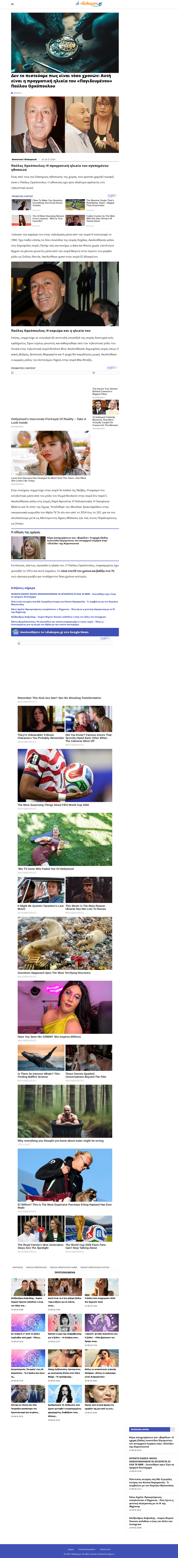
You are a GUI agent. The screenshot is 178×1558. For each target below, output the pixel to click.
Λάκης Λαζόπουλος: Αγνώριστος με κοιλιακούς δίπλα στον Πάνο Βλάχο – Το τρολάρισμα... (64, 1373)
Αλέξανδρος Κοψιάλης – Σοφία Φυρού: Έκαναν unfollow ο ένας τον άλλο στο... (27, 1302)
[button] (65, 43)
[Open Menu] (12, 4)
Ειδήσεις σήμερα (23, 588)
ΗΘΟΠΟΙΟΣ (18, 1267)
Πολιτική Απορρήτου (86, 1549)
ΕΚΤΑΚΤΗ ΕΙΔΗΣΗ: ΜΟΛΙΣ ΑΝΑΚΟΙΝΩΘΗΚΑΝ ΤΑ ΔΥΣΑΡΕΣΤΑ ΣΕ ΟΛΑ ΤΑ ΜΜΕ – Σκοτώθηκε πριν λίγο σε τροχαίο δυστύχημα (63, 595)
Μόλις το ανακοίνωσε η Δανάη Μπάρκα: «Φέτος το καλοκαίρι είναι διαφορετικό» (100, 1373)
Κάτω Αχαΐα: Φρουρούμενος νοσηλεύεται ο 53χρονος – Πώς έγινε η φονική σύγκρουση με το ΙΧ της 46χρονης (63, 610)
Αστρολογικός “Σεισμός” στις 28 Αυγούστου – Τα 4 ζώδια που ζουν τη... (28, 1373)
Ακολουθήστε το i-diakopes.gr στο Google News (54, 632)
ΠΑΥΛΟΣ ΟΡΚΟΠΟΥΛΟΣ (36, 1267)
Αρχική (71, 1549)
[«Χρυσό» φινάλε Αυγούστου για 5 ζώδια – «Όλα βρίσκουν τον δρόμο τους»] (102, 1323)
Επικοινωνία (105, 1549)
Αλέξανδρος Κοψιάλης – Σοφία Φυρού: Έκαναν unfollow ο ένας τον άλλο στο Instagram (58, 616)
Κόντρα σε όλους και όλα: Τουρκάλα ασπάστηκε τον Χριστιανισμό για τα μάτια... (25, 1409)
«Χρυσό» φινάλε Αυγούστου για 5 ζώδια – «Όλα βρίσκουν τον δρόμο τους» (101, 1337)
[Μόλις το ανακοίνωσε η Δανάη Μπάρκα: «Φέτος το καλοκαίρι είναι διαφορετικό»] (102, 1358)
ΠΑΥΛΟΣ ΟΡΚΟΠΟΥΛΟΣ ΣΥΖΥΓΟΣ (94, 1267)
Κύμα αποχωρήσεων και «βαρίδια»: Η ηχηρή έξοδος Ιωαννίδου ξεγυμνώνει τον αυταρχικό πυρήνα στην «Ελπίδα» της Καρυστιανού (77, 540)
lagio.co (111, 1554)
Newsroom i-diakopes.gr (24, 159)
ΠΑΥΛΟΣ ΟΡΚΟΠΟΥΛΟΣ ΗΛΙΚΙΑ (63, 1267)
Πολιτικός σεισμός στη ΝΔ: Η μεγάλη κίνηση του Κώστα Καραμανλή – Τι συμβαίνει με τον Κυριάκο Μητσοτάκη (64, 603)
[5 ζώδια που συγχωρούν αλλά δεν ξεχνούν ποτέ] (102, 1287)
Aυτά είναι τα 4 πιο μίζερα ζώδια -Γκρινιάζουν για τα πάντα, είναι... (64, 1302)
